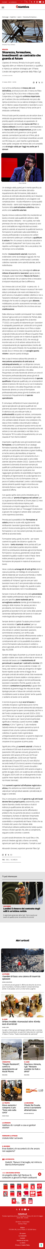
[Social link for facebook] (34, 2)
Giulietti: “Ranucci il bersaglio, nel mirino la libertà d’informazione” (23, 1163)
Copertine (13, 17)
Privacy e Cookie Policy (22, 1245)
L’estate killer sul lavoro (12, 1138)
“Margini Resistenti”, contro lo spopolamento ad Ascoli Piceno (11, 1068)
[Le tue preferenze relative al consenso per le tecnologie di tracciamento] (41, 1245)
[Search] (27, 2)
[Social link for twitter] (31, 2)
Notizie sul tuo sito (22, 1240)
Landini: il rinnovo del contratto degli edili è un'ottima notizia (21, 909)
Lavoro (19, 17)
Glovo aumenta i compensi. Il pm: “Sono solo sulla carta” (9, 1109)
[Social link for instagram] (37, 2)
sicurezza (14, 860)
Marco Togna (5, 1115)
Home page (5, 17)
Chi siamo (23, 1233)
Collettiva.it (22, 1214)
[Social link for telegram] (43, 2)
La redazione (13, 2)
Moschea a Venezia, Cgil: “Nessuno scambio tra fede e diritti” (32, 1068)
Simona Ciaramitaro (7, 982)
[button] (34, 82)
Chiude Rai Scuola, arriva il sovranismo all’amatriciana (32, 1107)
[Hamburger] (3, 7)
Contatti (4, 2)
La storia (22, 1243)
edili (7, 860)
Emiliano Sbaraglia (29, 1113)
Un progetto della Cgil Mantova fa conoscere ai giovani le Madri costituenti (19, 1176)
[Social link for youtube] (40, 2)
